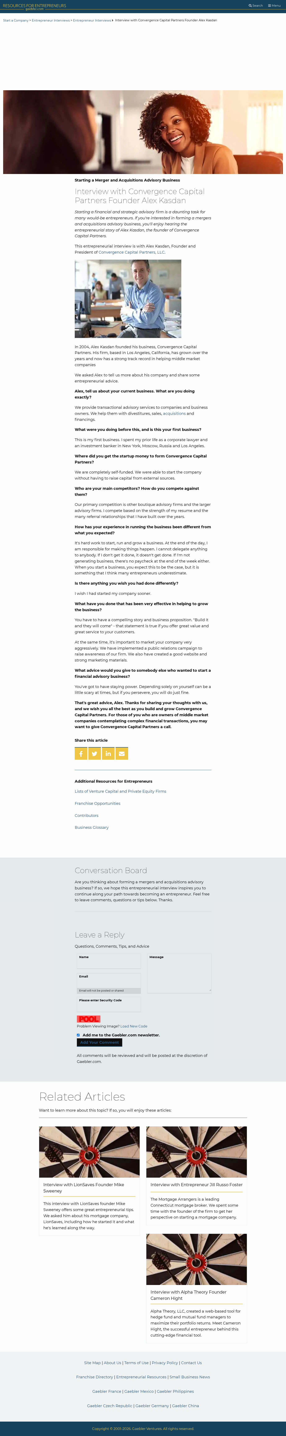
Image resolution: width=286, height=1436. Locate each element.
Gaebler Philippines (175, 1391)
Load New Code (133, 1026)
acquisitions (174, 413)
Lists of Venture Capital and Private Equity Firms (120, 791)
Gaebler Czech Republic (109, 1406)
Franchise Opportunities (97, 803)
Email (83, 976)
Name (84, 957)
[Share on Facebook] (81, 753)
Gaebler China (185, 1406)
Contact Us (191, 1363)
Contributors (86, 815)
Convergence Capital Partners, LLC (132, 252)
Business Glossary (92, 827)
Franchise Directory (94, 1377)
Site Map (92, 1363)
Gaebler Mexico (139, 1391)
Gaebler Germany (152, 1406)
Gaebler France (106, 1391)
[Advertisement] (143, 57)
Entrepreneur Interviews (51, 20)
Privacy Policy (165, 1363)
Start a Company (15, 20)
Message (156, 957)
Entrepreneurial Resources (141, 1377)
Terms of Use (136, 1363)
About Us (112, 1363)
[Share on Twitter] (94, 753)
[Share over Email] (122, 753)
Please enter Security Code (100, 1000)
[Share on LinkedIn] (108, 753)
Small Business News (190, 1377)
